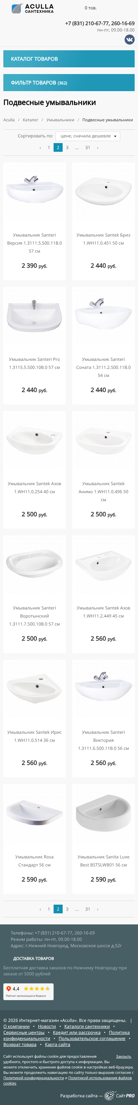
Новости (47, 1026)
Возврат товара (20, 1044)
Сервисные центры (24, 1032)
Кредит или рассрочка (76, 1032)
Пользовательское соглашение (92, 1038)
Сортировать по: (35, 136)
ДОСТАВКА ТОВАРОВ (33, 958)
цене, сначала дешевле (86, 136)
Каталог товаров (34, 59)
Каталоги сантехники (87, 1026)
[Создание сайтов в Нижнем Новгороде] (119, 1099)
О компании (16, 1026)
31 (87, 147)
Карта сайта (57, 1044)
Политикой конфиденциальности (33, 1078)
